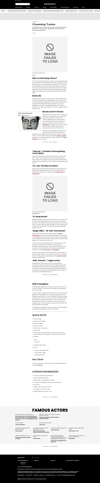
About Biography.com (23, 460)
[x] (32, 457)
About (83, 7)
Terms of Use (29, 475)
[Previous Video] (26, 123)
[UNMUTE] (39, 118)
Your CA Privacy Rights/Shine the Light (66, 475)
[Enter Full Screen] (40, 128)
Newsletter (19, 0)
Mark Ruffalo (55, 249)
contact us (39, 365)
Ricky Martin (45, 124)
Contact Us (52, 460)
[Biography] (50, 4)
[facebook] (35, 457)
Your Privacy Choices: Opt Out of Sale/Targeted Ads (33, 478)
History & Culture (18, 7)
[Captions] (38, 128)
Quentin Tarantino (61, 255)
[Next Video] (33, 123)
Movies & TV (75, 7)
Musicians (28, 7)
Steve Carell (47, 249)
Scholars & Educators (65, 7)
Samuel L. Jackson (61, 135)
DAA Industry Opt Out (50, 475)
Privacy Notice (21, 475)
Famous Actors (50, 410)
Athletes (44, 7)
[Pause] (29, 123)
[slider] (28, 128)
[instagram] (38, 457)
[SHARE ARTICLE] (34, 33)
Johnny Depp (60, 172)
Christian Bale (35, 173)
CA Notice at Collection (38, 475)
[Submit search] (29, 4)
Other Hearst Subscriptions (72, 460)
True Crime (36, 7)
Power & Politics (53, 7)
